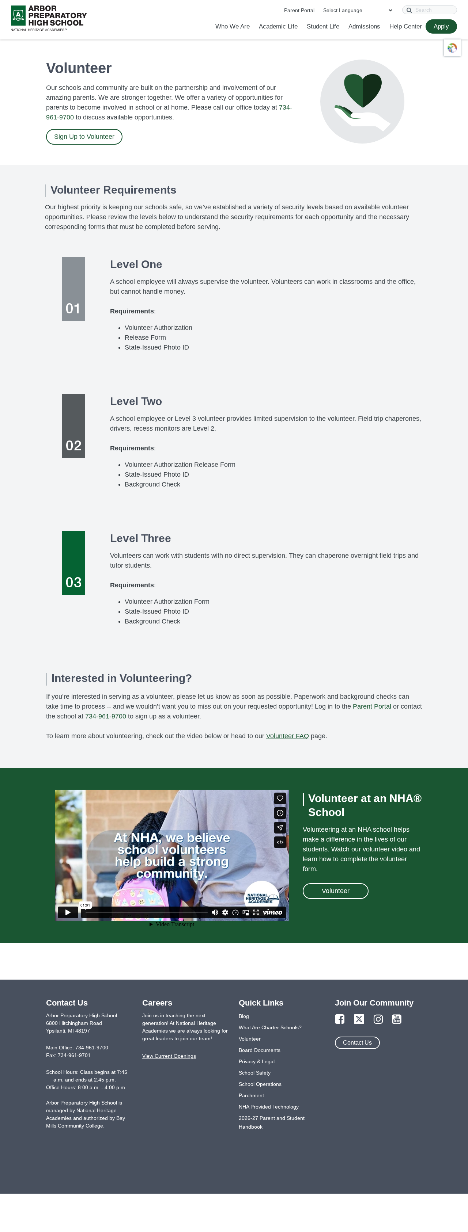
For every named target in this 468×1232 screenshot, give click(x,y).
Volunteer (336, 891)
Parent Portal (299, 10)
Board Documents (259, 1050)
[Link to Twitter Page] (359, 1019)
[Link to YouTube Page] (396, 1020)
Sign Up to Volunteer (84, 136)
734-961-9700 (105, 716)
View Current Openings (169, 1056)
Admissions (364, 26)
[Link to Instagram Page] (378, 1020)
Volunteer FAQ (287, 736)
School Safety (255, 1073)
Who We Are (232, 26)
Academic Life (278, 26)
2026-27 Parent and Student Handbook (272, 1122)
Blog (244, 1016)
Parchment (251, 1095)
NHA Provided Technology (269, 1107)
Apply (441, 26)
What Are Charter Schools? (270, 1027)
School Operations (260, 1084)
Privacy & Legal (257, 1061)
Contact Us (357, 1043)
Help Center (405, 26)
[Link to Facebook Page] (339, 1020)
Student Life (323, 26)
